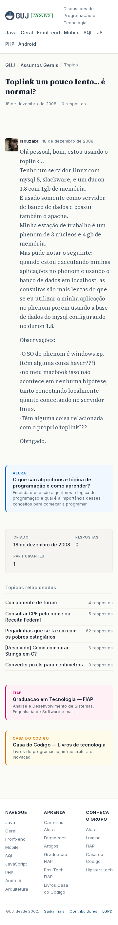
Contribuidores (83, 911)
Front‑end (48, 32)
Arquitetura (16, 889)
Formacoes (55, 837)
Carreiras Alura (53, 826)
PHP (9, 44)
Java (11, 32)
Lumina (93, 837)
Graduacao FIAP (55, 858)
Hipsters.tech (99, 869)
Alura (91, 829)
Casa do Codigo (94, 858)
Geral (27, 32)
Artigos (51, 845)
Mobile (72, 32)
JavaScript (16, 863)
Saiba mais (54, 911)
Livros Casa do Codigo (56, 888)
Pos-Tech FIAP (54, 873)
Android (27, 44)
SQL (88, 32)
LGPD (107, 911)
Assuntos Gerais (39, 65)
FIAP (90, 845)
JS (100, 32)
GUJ (10, 65)
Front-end (15, 839)
